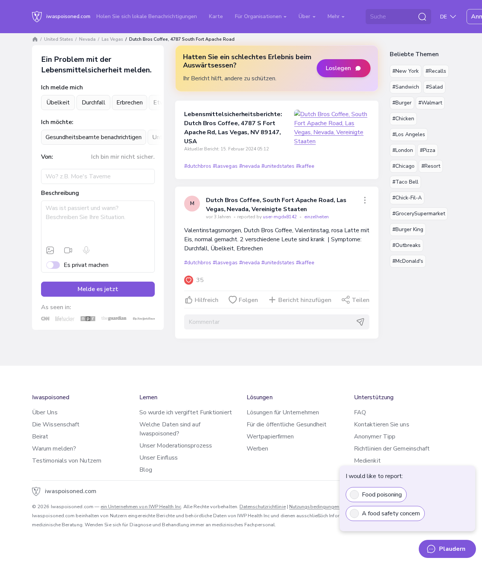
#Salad (434, 86)
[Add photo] (50, 250)
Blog (145, 470)
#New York (405, 71)
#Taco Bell (405, 181)
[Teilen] (364, 200)
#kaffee (305, 166)
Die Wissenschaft (55, 424)
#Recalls (436, 71)
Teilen (360, 300)
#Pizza (427, 150)
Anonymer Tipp (374, 436)
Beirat (40, 436)
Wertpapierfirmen (270, 436)
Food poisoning (382, 494)
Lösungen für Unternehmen (283, 412)
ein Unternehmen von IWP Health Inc (141, 506)
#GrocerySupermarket (418, 213)
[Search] (422, 16)
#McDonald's (407, 261)
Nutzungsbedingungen (314, 506)
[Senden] (360, 321)
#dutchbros (197, 166)
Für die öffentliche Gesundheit (286, 424)
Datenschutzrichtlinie (262, 506)
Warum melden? (54, 448)
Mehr (334, 16)
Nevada (87, 39)
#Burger (402, 102)
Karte (216, 16)
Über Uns (45, 412)
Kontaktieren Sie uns (381, 424)
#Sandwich (405, 86)
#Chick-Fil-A (407, 197)
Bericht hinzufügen (304, 300)
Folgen (248, 300)
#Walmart (430, 102)
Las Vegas (112, 39)
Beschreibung (60, 193)
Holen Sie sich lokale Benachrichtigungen (146, 16)
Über (305, 16)
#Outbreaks (406, 245)
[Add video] (68, 250)
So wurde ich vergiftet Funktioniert (185, 412)
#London (402, 150)
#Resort (430, 166)
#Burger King (407, 229)
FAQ (360, 412)
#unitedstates (277, 166)
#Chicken (403, 118)
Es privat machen (86, 265)
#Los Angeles (408, 134)
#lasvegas (225, 166)
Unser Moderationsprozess (175, 445)
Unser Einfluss (158, 458)
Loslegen (338, 68)
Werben (257, 448)
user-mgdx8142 (280, 217)
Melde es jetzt (98, 289)
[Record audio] (86, 250)
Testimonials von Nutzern (66, 461)
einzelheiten (316, 217)
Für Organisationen (259, 16)
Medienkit (367, 461)
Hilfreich (206, 300)
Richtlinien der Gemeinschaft (392, 448)
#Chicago (403, 166)
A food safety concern (391, 513)
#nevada (249, 166)
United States (58, 39)
